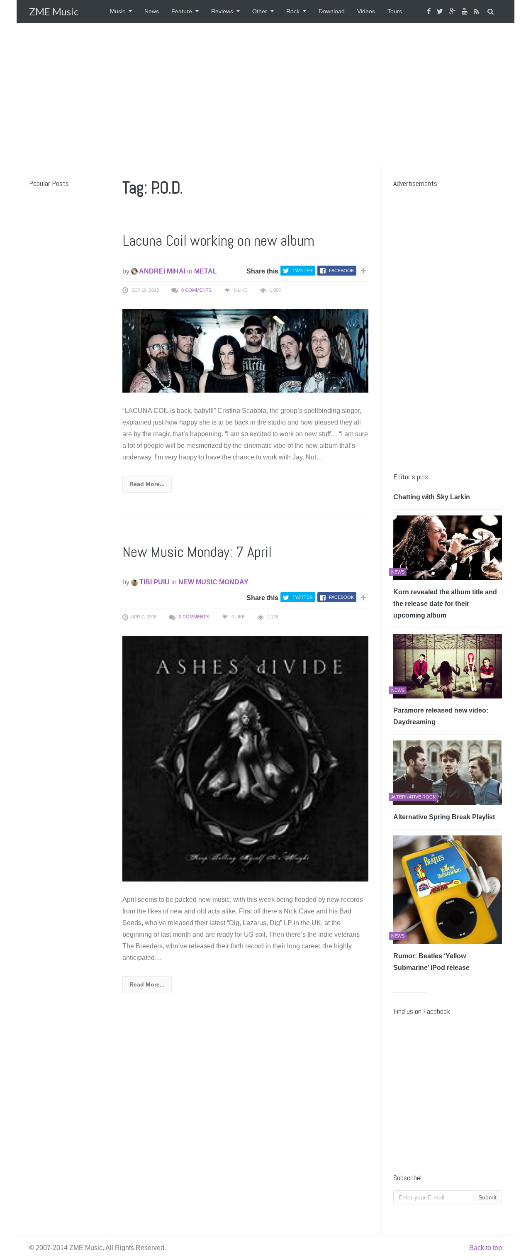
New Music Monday (213, 582)
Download (332, 11)
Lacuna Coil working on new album (218, 240)
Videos (366, 11)
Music (117, 11)
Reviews (222, 11)
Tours (394, 11)
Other (259, 11)
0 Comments (196, 290)
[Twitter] (441, 11)
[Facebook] (430, 11)
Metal (205, 271)
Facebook (341, 270)
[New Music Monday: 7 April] (245, 758)
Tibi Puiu (154, 582)
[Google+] (453, 11)
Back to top (485, 1247)
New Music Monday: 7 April (197, 552)
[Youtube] (466, 11)
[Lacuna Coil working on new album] (245, 350)
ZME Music (53, 11)
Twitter (302, 270)
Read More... (147, 484)
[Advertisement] (265, 93)
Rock (293, 11)
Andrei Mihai (161, 271)
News (151, 11)
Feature (181, 11)
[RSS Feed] (477, 11)
